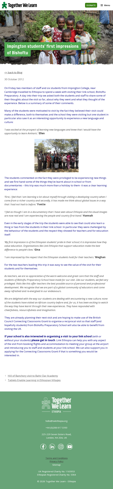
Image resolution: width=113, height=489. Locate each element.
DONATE (91, 5)
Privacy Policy (56, 461)
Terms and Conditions (56, 458)
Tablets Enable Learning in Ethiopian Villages (34, 380)
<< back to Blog (13, 72)
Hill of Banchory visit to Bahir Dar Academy (33, 375)
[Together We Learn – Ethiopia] (19, 5)
